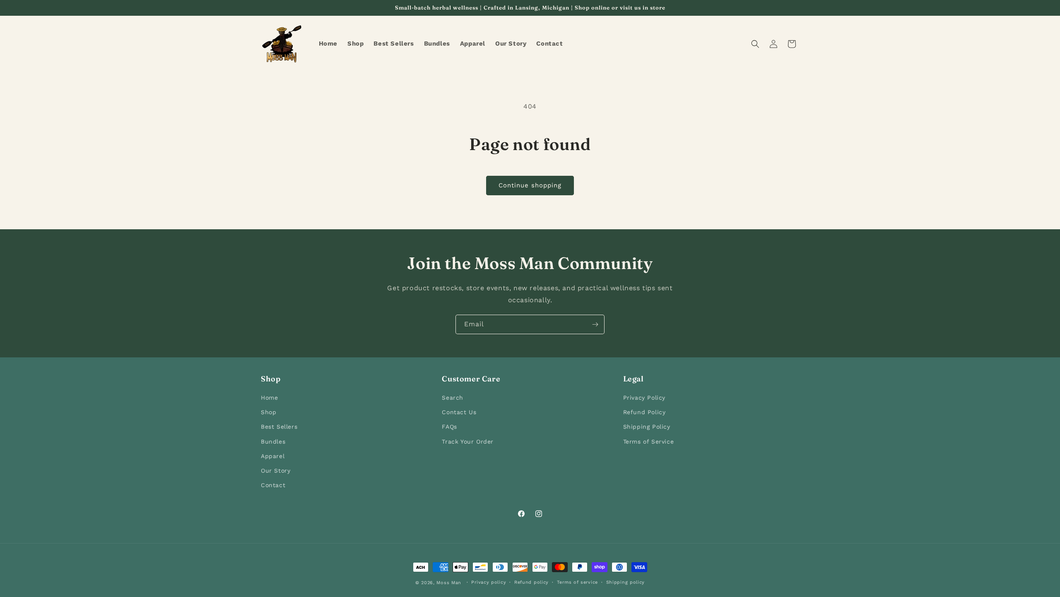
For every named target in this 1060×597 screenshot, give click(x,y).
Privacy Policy (644, 397)
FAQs (449, 426)
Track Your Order (468, 441)
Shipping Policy (646, 426)
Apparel (272, 456)
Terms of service (577, 582)
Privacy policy (488, 582)
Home (269, 397)
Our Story (275, 470)
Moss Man (448, 582)
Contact (273, 485)
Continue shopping (530, 185)
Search (452, 397)
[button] (755, 44)
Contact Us (459, 412)
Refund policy (531, 582)
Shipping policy (625, 582)
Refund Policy (644, 412)
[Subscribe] (595, 324)
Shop (268, 412)
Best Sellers (279, 426)
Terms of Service (648, 441)
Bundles (273, 441)
